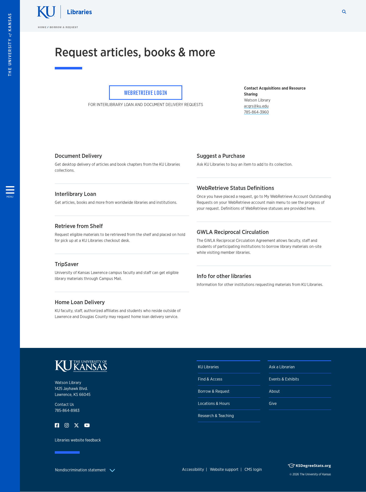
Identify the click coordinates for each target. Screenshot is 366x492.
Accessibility (193, 469)
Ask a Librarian (282, 367)
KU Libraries (208, 367)
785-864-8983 (67, 410)
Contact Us (64, 404)
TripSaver (66, 264)
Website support (224, 469)
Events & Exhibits (284, 379)
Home (42, 27)
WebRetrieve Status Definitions (235, 188)
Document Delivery (78, 156)
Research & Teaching (216, 415)
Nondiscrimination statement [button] (81, 470)
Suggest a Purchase (221, 156)
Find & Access (210, 379)
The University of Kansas (315, 474)
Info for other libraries (224, 276)
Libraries (79, 11)
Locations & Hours (214, 403)
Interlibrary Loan (75, 194)
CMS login (253, 469)
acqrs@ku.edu (256, 106)
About (274, 391)
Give (273, 403)
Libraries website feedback (78, 440)
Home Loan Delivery (80, 302)
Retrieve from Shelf (79, 226)
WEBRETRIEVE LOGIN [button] (145, 92)
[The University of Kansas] (81, 369)
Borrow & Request (64, 27)
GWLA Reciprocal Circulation (233, 232)
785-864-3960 (256, 112)
